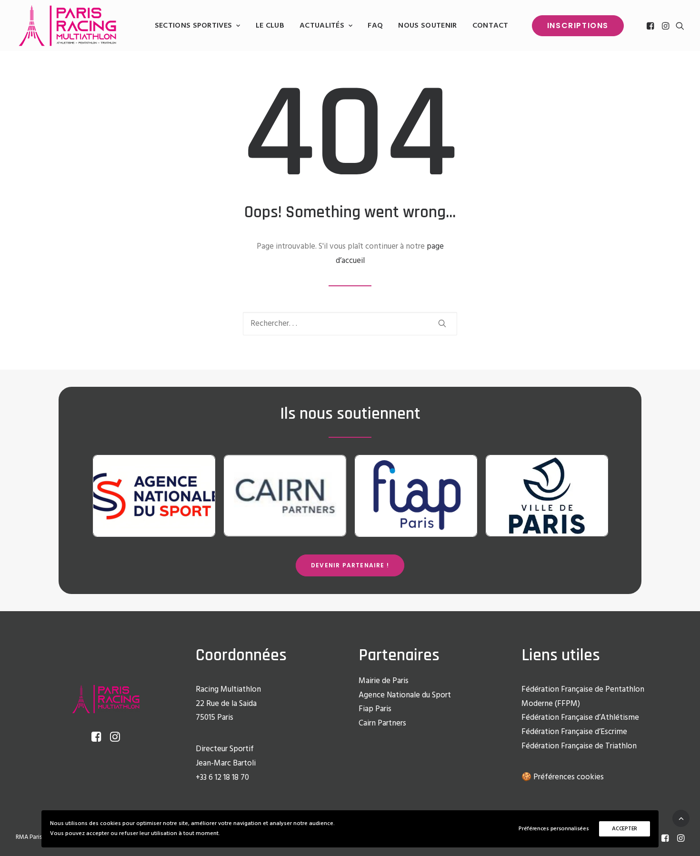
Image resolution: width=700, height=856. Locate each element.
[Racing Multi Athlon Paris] (67, 25)
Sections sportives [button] (193, 26)
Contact (490, 26)
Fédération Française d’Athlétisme (580, 717)
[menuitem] (197, 25)
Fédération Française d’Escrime (574, 731)
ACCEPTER (624, 829)
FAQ (375, 26)
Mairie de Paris (384, 681)
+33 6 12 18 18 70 (222, 777)
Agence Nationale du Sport (405, 695)
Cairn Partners (382, 723)
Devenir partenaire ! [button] (350, 565)
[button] (651, 25)
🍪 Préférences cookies (562, 777)
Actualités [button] (322, 26)
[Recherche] (350, 323)
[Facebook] (665, 840)
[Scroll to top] (681, 818)
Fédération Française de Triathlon (579, 746)
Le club (270, 26)
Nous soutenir (427, 26)
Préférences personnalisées (554, 829)
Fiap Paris (375, 709)
